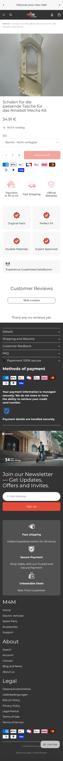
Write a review (31, 300)
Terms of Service (13, 722)
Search (7, 649)
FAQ (6, 353)
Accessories (10, 626)
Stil (5, 135)
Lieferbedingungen (15, 694)
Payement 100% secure (24, 360)
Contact (8, 660)
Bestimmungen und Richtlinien (31, 753)
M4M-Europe (35, 746)
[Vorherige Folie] (3, 5)
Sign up (31, 506)
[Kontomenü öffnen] (52, 14)
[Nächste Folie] (59, 5)
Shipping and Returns (18, 339)
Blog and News (12, 666)
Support (8, 632)
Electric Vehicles (13, 615)
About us (8, 671)
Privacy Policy (11, 705)
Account (8, 655)
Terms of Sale (11, 716)
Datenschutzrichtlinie (17, 689)
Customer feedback (17, 346)
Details (8, 331)
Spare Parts (10, 621)
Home (6, 23)
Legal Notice (11, 711)
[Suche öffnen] (10, 14)
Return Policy (11, 700)
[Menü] (3, 14)
